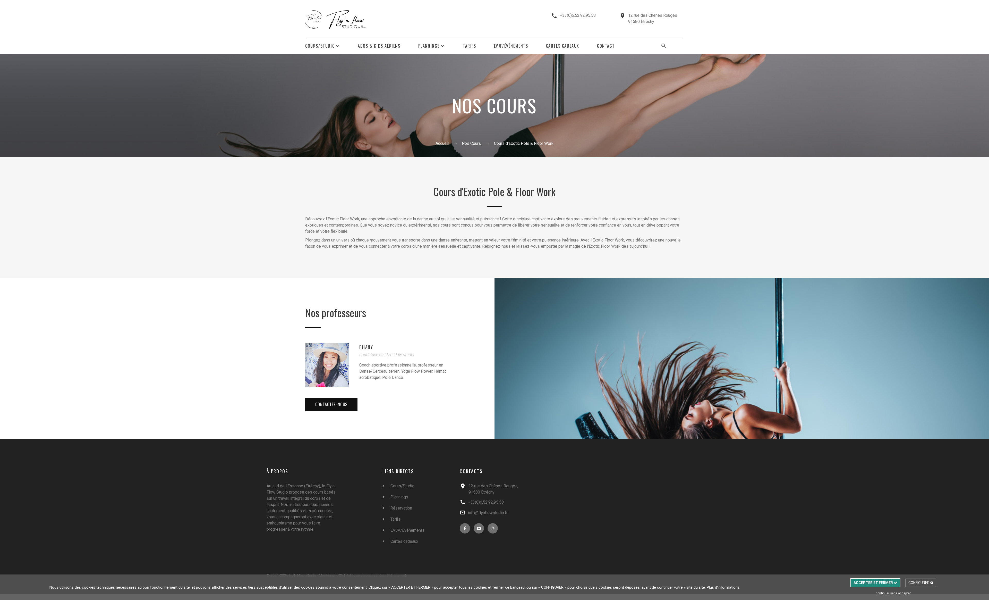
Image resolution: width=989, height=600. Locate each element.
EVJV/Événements (407, 530)
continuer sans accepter (893, 593)
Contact (606, 46)
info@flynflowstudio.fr (488, 512)
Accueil (442, 143)
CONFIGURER (919, 583)
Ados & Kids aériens (379, 46)
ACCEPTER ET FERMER (874, 583)
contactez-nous (331, 404)
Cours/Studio (320, 46)
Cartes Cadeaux (562, 46)
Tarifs (469, 46)
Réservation (401, 508)
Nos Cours (471, 143)
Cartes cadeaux (404, 541)
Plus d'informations (723, 587)
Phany (366, 347)
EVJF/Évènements (511, 46)
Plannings (429, 46)
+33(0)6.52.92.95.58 (578, 15)
